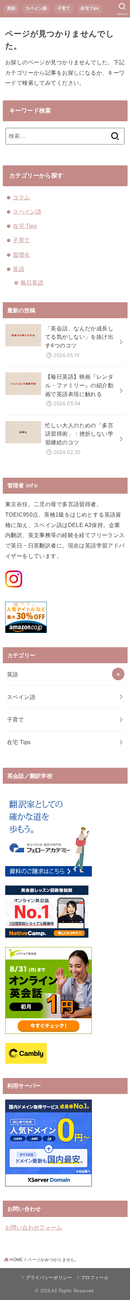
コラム (21, 197)
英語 (11, 8)
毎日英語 (31, 282)
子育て (64, 8)
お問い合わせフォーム (33, 1227)
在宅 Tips (89, 8)
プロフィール (95, 1277)
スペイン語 (36, 8)
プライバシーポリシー (49, 1277)
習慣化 (21, 255)
